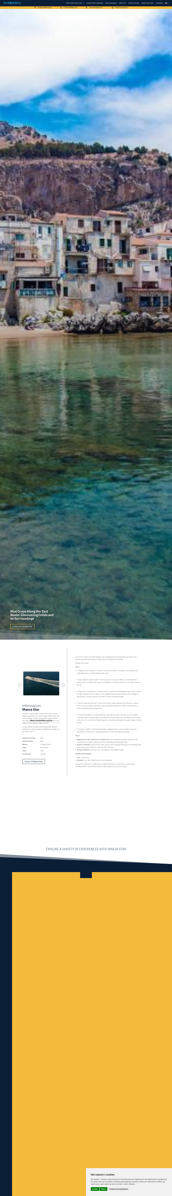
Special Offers (133, 3)
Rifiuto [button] (103, 1189)
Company (159, 3)
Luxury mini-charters (94, 3)
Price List (122, 3)
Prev (20, 685)
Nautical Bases (111, 3)
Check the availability (22, 626)
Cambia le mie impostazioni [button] (118, 1189)
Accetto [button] (95, 1189)
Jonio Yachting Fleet (74, 3)
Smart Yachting (147, 3)
